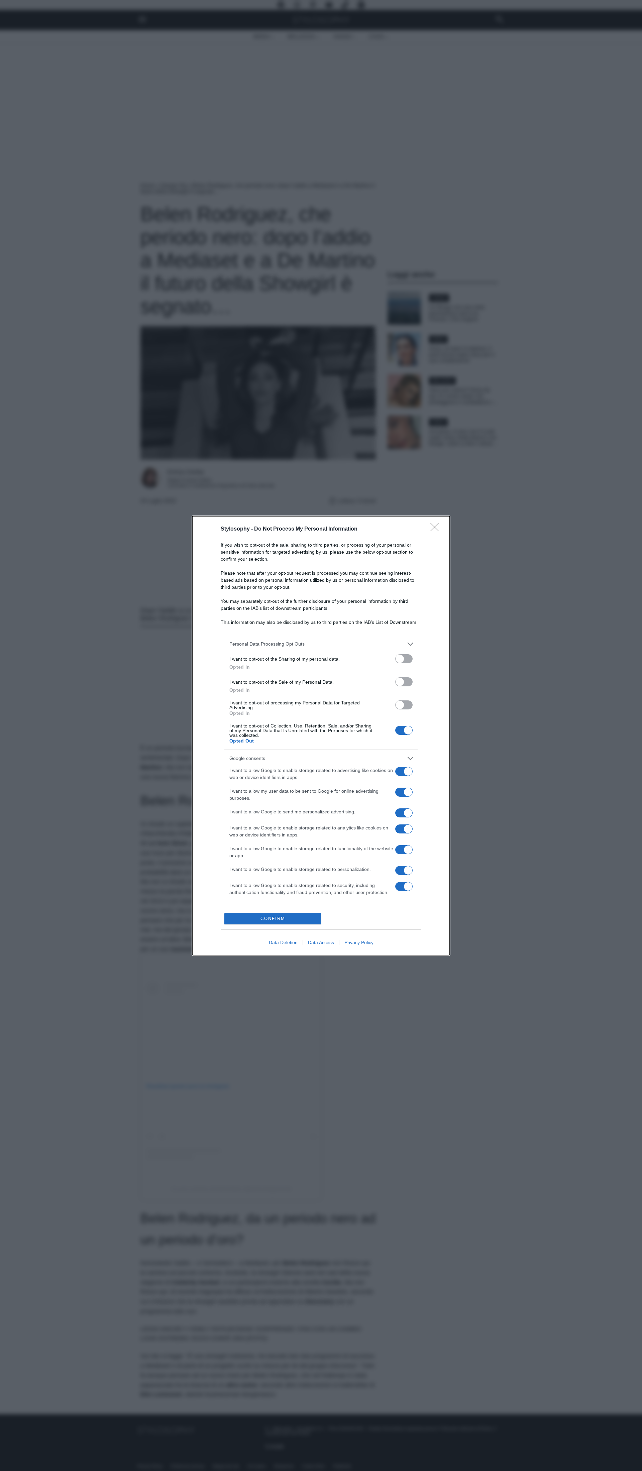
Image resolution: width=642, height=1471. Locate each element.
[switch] (404, 658)
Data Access (321, 942)
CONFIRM (272, 918)
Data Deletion (283, 942)
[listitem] (321, 644)
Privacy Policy (358, 942)
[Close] (436, 529)
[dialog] (321, 735)
